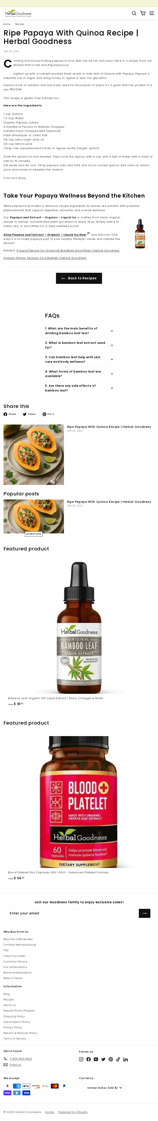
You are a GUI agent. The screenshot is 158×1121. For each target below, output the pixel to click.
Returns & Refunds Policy (20, 1033)
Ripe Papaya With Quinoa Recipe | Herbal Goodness (109, 427)
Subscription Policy (16, 1022)
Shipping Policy (14, 1016)
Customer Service (15, 961)
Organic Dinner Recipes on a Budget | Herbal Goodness (45, 258)
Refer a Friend (12, 978)
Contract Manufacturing (19, 944)
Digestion (33, 533)
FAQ (6, 950)
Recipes (20, 24)
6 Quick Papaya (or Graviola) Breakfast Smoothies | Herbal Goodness (68, 250)
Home (6, 24)
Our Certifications (15, 967)
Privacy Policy (12, 1027)
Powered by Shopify (73, 1112)
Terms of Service (14, 1038)
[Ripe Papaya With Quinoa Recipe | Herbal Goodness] (33, 455)
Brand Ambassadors (17, 972)
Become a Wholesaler (18, 939)
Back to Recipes (81, 278)
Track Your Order (14, 956)
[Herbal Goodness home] (17, 13)
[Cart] (143, 13)
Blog (6, 994)
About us (9, 1005)
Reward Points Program (19, 1010)
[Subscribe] (144, 913)
